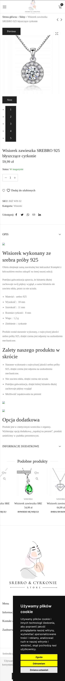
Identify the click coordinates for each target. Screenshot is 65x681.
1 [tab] (10, 109)
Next (9, 100)
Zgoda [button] (38, 657)
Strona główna (9, 17)
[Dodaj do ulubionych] (26, 473)
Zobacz (26, 478)
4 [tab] (10, 131)
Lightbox (56, 33)
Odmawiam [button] (39, 663)
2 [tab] (10, 116)
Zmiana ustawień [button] (39, 670)
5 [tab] (10, 138)
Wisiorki (18, 206)
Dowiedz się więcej (18, 512)
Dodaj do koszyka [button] (50, 512)
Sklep (22, 17)
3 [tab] (10, 123)
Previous (11, 31)
